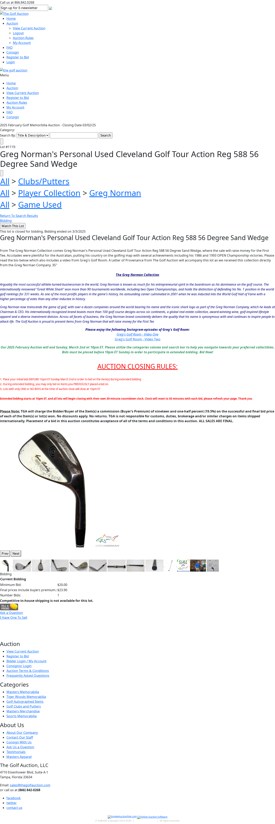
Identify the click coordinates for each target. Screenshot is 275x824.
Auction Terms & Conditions (27, 671)
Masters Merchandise (23, 711)
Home (11, 18)
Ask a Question (11, 612)
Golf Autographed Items (24, 701)
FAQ (9, 47)
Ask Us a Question (20, 747)
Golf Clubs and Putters (23, 706)
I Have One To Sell (13, 617)
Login (10, 62)
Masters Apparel (19, 757)
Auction (12, 23)
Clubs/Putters (43, 181)
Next (16, 553)
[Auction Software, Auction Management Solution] (122, 817)
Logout (18, 33)
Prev (5, 553)
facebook (13, 798)
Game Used (40, 204)
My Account (22, 42)
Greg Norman (115, 192)
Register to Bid (17, 57)
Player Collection (49, 192)
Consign (12, 52)
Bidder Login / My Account (26, 661)
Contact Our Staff (19, 737)
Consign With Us (19, 742)
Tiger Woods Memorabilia (26, 696)
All (4, 181)
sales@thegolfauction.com (30, 785)
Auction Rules (23, 38)
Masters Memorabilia (22, 692)
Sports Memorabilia (21, 716)
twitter (11, 803)
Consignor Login (19, 666)
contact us (14, 807)
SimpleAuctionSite (145, 820)
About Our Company (22, 732)
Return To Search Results (19, 216)
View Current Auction (29, 28)
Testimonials (16, 752)
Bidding (6, 220)
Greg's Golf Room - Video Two (137, 339)
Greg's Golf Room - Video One (137, 334)
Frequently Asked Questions (27, 675)
